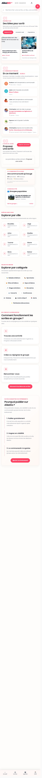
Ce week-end (20, 32)
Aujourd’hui (8, 32)
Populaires (31, 32)
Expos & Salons (29, 283)
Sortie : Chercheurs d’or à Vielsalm (20, 130)
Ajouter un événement (20, 460)
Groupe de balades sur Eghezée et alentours (20, 112)
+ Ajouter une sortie (24, 144)
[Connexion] (31, 3)
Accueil (5, 773)
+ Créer (31, 203)
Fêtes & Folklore (12, 283)
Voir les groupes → (12, 203)
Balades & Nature (13, 278)
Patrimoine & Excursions (20, 303)
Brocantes (29, 288)
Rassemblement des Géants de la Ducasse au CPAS (9, 52)
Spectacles (29, 278)
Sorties (15, 773)
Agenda (25, 773)
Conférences (26, 293)
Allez (6, 3)
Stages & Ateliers (13, 288)
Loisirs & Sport (21, 298)
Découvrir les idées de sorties (20, 386)
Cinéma (7, 298)
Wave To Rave (13, 92)
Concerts (12, 293)
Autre (34, 298)
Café (35, 773)
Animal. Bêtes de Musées (27, 51)
